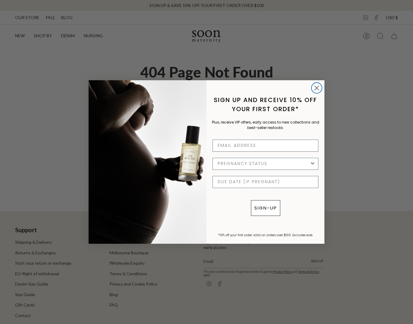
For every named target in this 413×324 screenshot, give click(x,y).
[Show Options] (313, 164)
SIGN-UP (265, 208)
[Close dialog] (316, 88)
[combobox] (264, 164)
